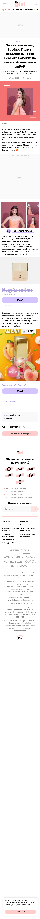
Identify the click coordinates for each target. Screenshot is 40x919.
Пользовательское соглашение (28, 529)
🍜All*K (6, 9)
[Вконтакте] (20, 469)
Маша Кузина (10, 402)
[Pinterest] (31, 475)
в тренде (17, 9)
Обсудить (27, 78)
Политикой (11, 494)
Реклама (23, 525)
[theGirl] (20, 4)
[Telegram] (9, 475)
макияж (9, 418)
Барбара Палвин (13, 415)
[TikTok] (20, 475)
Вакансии (24, 521)
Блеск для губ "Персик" (14, 385)
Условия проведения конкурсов (10, 529)
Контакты (6, 521)
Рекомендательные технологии (28, 535)
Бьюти (20, 41)
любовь (29, 9)
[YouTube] (31, 469)
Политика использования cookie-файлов (8, 537)
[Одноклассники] (20, 482)
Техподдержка (8, 543)
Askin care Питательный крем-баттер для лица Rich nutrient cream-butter (17, 292)
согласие (13, 488)
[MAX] (9, 469)
